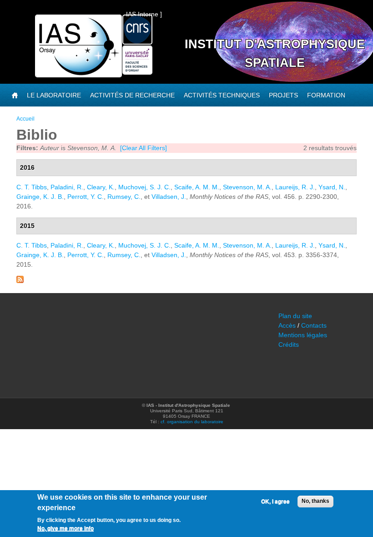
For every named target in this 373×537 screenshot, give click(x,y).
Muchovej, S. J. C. (144, 187)
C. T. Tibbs (31, 187)
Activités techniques (222, 95)
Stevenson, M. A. (247, 187)
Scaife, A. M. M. (196, 187)
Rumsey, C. (124, 196)
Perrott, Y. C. (85, 196)
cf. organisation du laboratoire (192, 421)
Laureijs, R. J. (295, 187)
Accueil (25, 119)
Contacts (314, 325)
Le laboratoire (54, 95)
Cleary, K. (101, 187)
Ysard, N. (331, 187)
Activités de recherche (132, 95)
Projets (283, 95)
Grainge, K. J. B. (40, 196)
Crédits (288, 344)
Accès (287, 325)
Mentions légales (302, 335)
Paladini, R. (66, 187)
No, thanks (315, 501)
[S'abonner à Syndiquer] (20, 280)
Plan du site (295, 315)
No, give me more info (65, 528)
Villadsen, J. (168, 196)
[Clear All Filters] (143, 148)
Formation (326, 95)
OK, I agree (275, 501)
